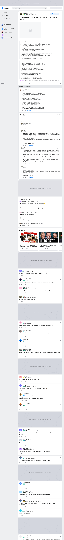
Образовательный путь (34, 216)
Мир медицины (29, 491)
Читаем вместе (29, 439)
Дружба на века (28, 330)
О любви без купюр (30, 296)
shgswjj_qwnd (23, 200)
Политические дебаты (30, 393)
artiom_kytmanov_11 (25, 216)
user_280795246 (24, 205)
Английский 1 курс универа (28, 218)
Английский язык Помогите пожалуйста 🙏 (32, 202)
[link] (28, 239)
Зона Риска (27, 376)
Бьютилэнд (28, 321)
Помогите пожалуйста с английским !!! (31, 207)
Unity (26, 535)
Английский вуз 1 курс (26, 224)
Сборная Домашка (30, 14)
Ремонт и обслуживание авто (32, 499)
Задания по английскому (27, 213)
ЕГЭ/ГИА (27, 278)
